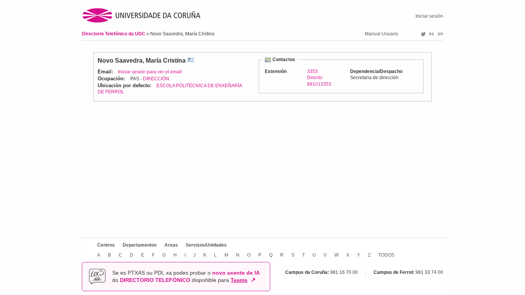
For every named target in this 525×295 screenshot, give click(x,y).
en (440, 33)
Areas (171, 245)
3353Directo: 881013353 (319, 77)
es (431, 33)
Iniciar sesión (429, 16)
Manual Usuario (381, 33)
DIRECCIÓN (156, 78)
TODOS (386, 255)
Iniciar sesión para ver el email (150, 72)
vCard (191, 60)
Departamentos (140, 245)
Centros (106, 245)
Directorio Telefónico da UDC (114, 33)
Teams (239, 280)
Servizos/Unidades (206, 245)
